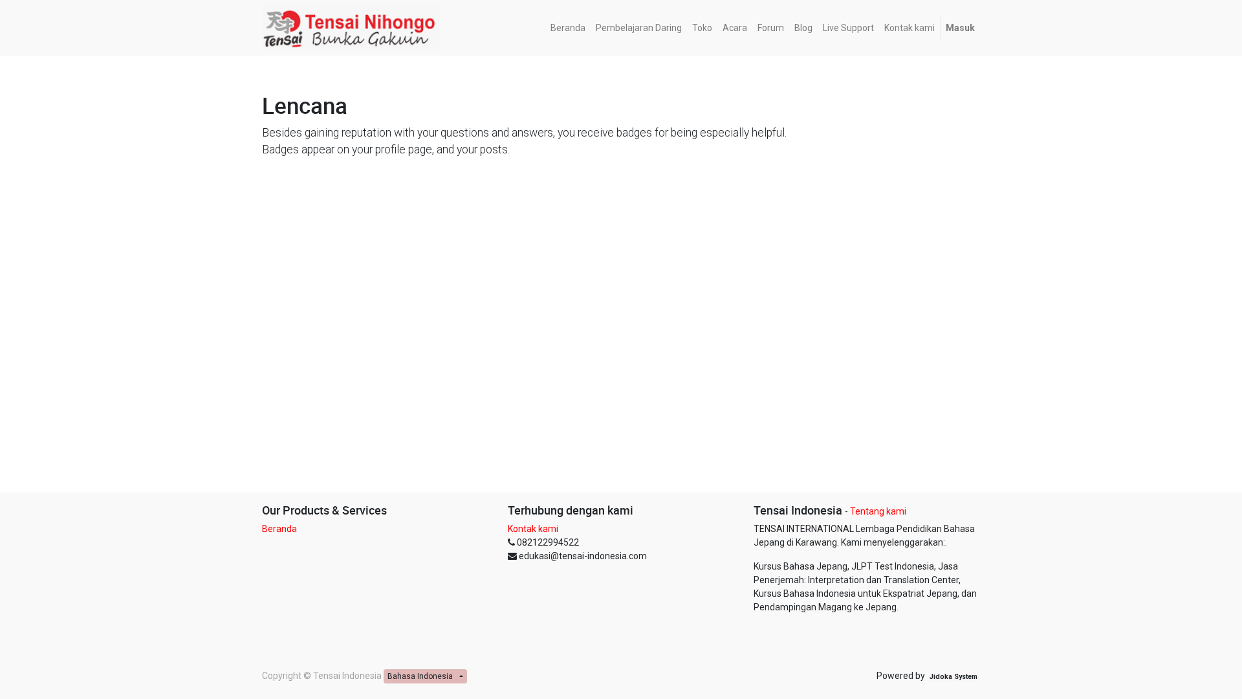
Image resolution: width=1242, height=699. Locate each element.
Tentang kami (878, 511)
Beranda (279, 529)
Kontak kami (533, 529)
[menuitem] (568, 28)
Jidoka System (953, 676)
